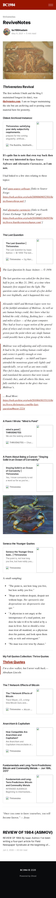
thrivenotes (9, 16)
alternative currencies (19, 209)
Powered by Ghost (28, 876)
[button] (50, 5)
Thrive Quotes (14, 662)
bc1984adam (19, 30)
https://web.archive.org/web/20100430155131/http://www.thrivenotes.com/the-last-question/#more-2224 (28, 404)
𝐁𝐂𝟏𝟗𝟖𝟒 (9, 4)
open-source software (19, 188)
